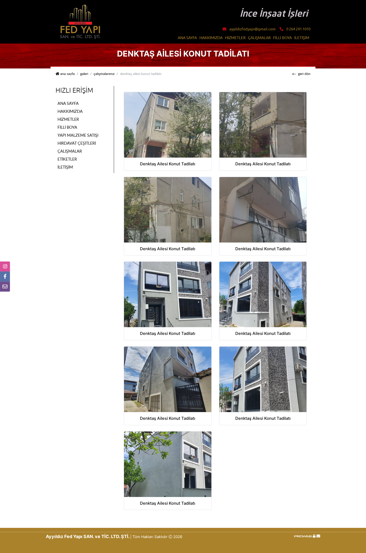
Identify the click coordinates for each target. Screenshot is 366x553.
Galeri (84, 73)
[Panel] (314, 536)
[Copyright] (303, 536)
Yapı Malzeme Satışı (78, 135)
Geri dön (304, 73)
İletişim (301, 37)
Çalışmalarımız (104, 73)
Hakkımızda (211, 37)
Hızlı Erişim (74, 90)
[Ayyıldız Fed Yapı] (80, 21)
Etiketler (67, 159)
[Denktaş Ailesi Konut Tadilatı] (167, 124)
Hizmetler (235, 37)
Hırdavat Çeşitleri (77, 143)
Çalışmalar (259, 37)
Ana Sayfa (187, 37)
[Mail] (318, 536)
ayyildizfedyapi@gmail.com (252, 29)
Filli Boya (282, 37)
